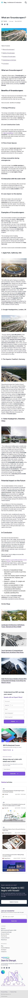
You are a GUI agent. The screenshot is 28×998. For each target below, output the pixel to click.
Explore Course (7, 750)
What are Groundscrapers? (9, 49)
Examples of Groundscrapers (9, 56)
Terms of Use (13, 991)
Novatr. (9, 561)
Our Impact (3, 949)
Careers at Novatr (5, 937)
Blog (2, 946)
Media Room (4, 939)
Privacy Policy (4, 991)
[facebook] (2, 24)
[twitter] (5, 24)
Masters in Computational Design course (16, 559)
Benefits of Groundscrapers (9, 53)
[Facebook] (4, 967)
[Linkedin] (6, 967)
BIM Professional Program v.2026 (8, 930)
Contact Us (3, 951)
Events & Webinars (5, 947)
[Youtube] (9, 967)
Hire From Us (4, 936)
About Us (3, 928)
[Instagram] (1, 967)
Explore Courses (14, 902)
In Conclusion (6, 63)
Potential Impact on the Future (9, 60)
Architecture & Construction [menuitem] (14, 2)
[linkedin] (7, 24)
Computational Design (6, 932)
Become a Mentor (5, 934)
